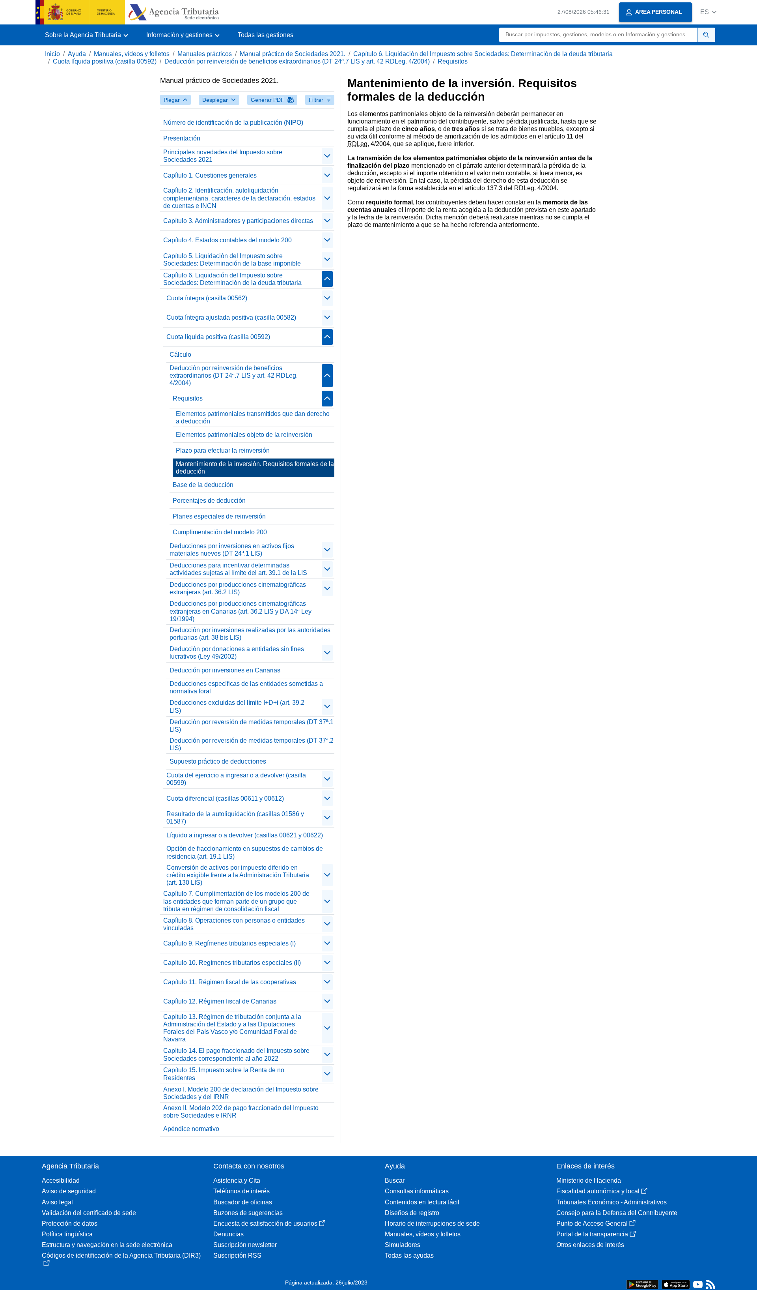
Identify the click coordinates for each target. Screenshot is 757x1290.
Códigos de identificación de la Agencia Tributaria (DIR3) (121, 1255)
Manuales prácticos (204, 54)
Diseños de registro (412, 1212)
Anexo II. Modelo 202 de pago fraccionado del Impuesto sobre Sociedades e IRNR (241, 1112)
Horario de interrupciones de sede (432, 1223)
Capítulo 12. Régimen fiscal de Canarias (219, 1001)
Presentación (181, 138)
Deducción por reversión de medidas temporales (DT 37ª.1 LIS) (252, 726)
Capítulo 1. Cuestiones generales (210, 175)
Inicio (52, 54)
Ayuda (77, 54)
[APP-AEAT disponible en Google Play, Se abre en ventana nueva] (642, 1284)
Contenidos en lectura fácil (422, 1202)
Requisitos (453, 61)
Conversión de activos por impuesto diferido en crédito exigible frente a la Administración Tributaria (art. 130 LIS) (237, 875)
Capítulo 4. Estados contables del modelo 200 (227, 240)
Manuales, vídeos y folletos (132, 54)
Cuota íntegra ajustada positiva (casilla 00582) (231, 317)
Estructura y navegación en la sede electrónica (107, 1244)
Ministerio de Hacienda (588, 1180)
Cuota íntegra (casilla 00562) (206, 298)
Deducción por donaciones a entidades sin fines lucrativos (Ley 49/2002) (237, 653)
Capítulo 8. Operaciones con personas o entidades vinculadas (234, 924)
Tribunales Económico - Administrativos (611, 1202)
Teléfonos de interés (241, 1191)
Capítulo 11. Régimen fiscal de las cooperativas (229, 982)
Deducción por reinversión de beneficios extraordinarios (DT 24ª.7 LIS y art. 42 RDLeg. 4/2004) (297, 61)
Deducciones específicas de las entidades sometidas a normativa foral (246, 687)
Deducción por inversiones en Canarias (225, 670)
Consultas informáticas (417, 1191)
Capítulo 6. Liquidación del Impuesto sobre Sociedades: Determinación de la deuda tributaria (483, 54)
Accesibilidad (61, 1180)
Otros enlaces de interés (590, 1244)
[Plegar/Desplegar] (327, 156)
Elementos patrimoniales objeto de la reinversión (244, 434)
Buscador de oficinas (242, 1202)
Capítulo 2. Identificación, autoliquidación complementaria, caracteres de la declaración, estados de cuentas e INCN (239, 198)
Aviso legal (57, 1202)
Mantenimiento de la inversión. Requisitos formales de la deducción (255, 468)
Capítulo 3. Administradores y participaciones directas (238, 220)
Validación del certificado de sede (89, 1212)
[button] (708, 12)
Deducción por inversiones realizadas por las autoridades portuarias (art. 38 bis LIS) (250, 634)
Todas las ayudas (409, 1255)
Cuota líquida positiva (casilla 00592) (105, 61)
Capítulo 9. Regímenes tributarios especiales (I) (229, 943)
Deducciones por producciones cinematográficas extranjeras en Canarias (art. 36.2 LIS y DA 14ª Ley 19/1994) (240, 611)
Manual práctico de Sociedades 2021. (292, 54)
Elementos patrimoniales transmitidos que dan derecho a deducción (253, 417)
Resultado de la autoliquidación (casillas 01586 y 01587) (235, 818)
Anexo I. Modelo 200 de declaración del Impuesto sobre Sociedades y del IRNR (241, 1093)
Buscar (395, 1180)
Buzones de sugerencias (248, 1212)
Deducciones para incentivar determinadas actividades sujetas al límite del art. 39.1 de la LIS (238, 569)
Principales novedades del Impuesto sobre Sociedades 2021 (222, 156)
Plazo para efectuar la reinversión (223, 450)
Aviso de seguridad (69, 1191)
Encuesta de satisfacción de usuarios (265, 1223)
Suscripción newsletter (245, 1244)
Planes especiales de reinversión (219, 516)
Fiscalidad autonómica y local (598, 1191)
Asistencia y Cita (236, 1180)
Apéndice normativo (191, 1128)
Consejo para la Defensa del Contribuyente (616, 1212)
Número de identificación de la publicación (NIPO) (233, 122)
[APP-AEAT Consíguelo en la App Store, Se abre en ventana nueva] (676, 1284)
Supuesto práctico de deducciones (218, 761)
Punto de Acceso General (592, 1223)
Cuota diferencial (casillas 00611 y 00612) (225, 798)
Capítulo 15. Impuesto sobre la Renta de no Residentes (223, 1074)
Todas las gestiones (265, 35)
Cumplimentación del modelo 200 (220, 532)
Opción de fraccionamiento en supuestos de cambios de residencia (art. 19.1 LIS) (244, 852)
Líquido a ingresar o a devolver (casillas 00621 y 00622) (244, 835)
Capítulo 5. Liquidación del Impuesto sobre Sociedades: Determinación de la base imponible (232, 260)
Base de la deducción (203, 484)
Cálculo (180, 354)
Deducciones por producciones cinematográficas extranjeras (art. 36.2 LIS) (238, 588)
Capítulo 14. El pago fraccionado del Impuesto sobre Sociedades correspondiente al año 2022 (236, 1054)
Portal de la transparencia (592, 1234)
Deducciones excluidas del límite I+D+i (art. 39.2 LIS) (237, 706)
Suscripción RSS (237, 1255)
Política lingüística (67, 1234)
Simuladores (402, 1244)
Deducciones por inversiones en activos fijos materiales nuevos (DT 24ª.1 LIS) (232, 550)
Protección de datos (69, 1223)
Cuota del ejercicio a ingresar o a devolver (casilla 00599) (236, 779)
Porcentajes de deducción (209, 500)
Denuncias (228, 1234)
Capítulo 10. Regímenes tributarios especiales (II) (232, 962)
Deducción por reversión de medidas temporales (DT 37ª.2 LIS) (252, 744)
